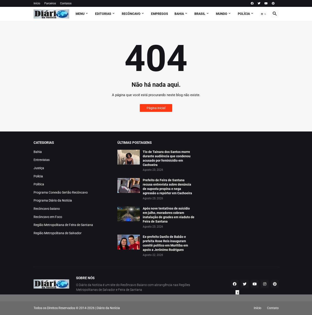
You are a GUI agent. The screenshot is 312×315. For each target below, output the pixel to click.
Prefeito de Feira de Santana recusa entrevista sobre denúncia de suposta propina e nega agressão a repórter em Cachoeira (167, 186)
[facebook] (252, 3)
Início (37, 3)
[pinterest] (273, 3)
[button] (263, 14)
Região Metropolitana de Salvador (58, 233)
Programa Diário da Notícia (53, 200)
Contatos (65, 3)
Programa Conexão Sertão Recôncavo (61, 192)
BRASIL (199, 14)
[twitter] (259, 3)
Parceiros (50, 3)
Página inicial (156, 108)
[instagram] (265, 284)
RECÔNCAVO (131, 14)
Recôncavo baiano (47, 208)
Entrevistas (42, 160)
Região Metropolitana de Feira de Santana (63, 225)
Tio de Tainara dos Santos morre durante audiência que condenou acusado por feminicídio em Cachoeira (166, 158)
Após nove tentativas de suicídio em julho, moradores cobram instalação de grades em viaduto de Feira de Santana (168, 215)
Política (39, 184)
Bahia (38, 152)
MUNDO (221, 14)
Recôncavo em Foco (48, 217)
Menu (80, 14)
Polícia (38, 176)
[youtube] (266, 3)
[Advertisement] (156, 304)
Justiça (39, 168)
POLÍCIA (244, 14)
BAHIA (179, 14)
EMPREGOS (159, 14)
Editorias (103, 14)
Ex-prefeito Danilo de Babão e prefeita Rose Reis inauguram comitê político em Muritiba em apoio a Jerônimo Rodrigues (165, 243)
